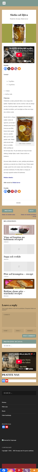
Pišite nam (5, 406)
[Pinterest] (12, 68)
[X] (8, 68)
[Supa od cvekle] (19, 249)
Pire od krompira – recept (18, 274)
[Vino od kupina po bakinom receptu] (19, 230)
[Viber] (15, 68)
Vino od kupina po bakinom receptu (14, 238)
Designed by (10, 466)
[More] (19, 68)
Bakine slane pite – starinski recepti (14, 292)
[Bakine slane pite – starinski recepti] (19, 284)
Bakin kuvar (24, 19)
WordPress (28, 466)
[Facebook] (5, 68)
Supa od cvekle (12, 256)
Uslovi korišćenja (6, 415)
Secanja (18, 19)
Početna (4, 402)
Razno (3, 411)
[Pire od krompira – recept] (19, 266)
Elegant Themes (16, 466)
